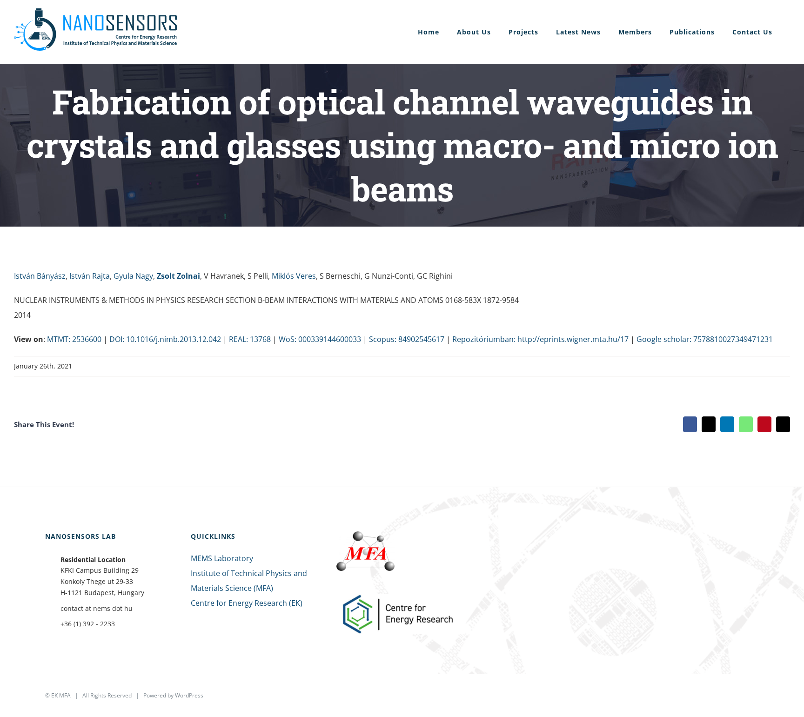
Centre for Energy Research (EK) (246, 603)
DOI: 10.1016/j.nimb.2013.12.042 (165, 339)
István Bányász (40, 276)
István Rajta (89, 276)
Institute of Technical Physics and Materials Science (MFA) (249, 580)
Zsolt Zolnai (178, 276)
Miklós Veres (294, 276)
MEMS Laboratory (222, 558)
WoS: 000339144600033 (320, 339)
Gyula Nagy (133, 276)
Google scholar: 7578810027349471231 (704, 339)
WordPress (189, 695)
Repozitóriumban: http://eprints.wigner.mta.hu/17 (540, 339)
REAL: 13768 (250, 339)
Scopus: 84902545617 (406, 339)
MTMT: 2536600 (74, 339)
